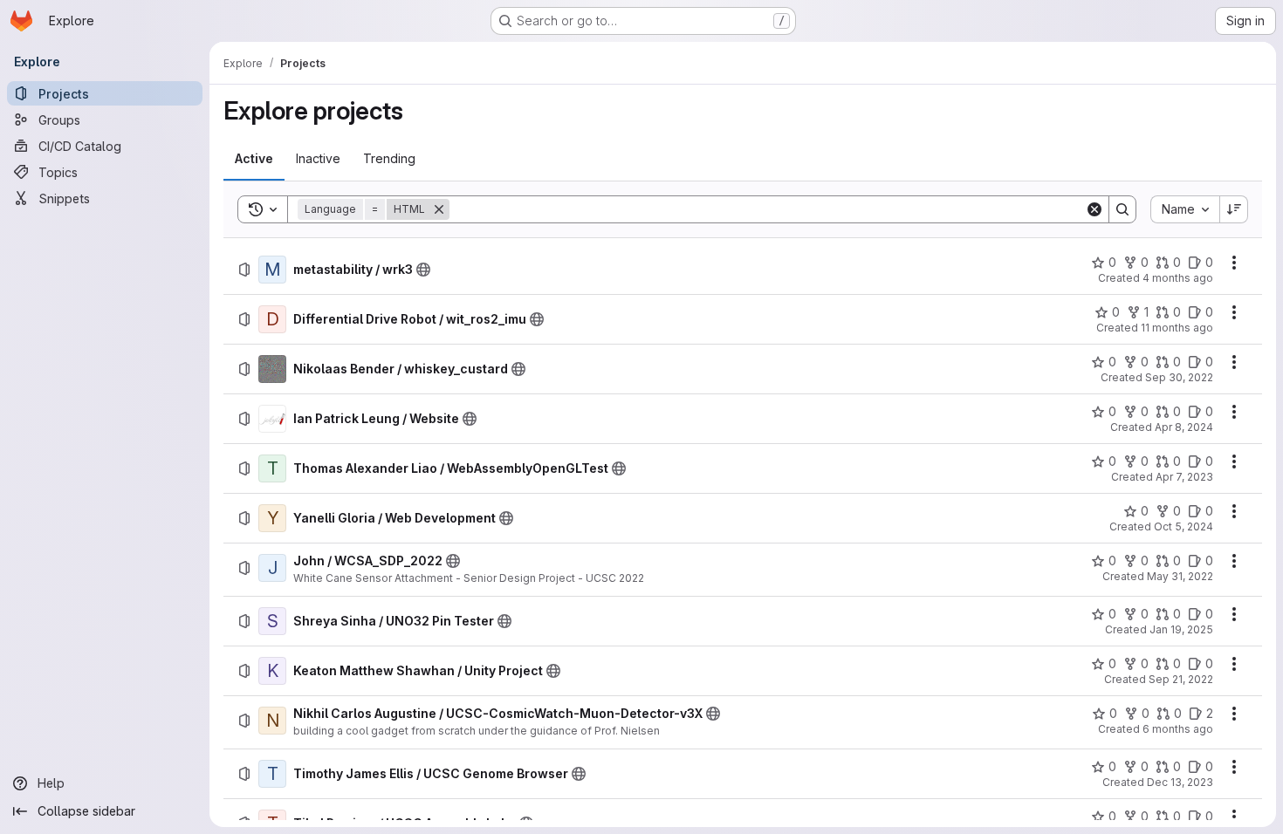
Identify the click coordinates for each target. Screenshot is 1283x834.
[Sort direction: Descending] (1234, 209)
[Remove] (439, 209)
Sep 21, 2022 (1181, 679)
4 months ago (1177, 277)
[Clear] (1094, 209)
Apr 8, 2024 (1184, 427)
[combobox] (1184, 209)
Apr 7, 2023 (1184, 476)
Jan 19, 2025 (1181, 629)
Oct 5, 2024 (1183, 526)
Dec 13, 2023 (1180, 782)
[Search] (1122, 209)
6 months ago (1177, 728)
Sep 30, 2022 (1179, 377)
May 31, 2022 (1180, 576)
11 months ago (1177, 327)
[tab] (254, 159)
